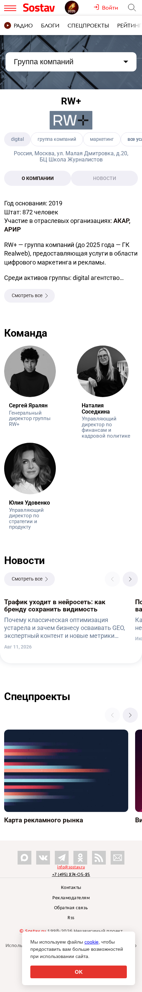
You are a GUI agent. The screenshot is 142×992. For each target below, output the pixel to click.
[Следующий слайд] (130, 579)
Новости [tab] (104, 178)
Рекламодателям (71, 898)
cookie (91, 942)
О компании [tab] (38, 178)
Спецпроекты (88, 25)
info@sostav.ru (71, 867)
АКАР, (121, 220)
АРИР (12, 229)
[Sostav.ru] (42, 7)
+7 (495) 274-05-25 (71, 874)
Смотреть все (27, 295)
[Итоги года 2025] (79, 7)
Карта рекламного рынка (33, 733)
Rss (71, 918)
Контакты (71, 887)
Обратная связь (71, 908)
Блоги (50, 25)
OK (79, 972)
